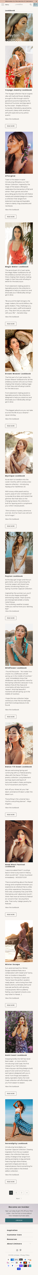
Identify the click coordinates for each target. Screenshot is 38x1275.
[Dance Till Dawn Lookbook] (19, 743)
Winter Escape (12, 964)
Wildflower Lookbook (16, 668)
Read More (10, 126)
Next (18, 1198)
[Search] (31, 4)
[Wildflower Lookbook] (19, 645)
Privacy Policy (24, 1255)
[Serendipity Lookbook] (19, 1120)
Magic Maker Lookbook (17, 267)
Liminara (16, 1255)
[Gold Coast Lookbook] (19, 1032)
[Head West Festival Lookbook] (19, 841)
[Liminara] (19, 5)
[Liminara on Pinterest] (20, 1250)
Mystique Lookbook (15, 476)
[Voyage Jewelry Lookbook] (19, 67)
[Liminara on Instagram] (17, 1250)
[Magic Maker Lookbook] (19, 243)
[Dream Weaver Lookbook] (19, 350)
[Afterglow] (19, 153)
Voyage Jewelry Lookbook (18, 90)
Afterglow (10, 176)
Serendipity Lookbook (16, 1143)
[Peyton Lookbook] (19, 553)
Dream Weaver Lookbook (18, 374)
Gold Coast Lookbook (16, 1055)
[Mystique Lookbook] (19, 453)
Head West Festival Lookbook (15, 865)
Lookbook (10, 10)
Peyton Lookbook (14, 576)
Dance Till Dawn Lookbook (18, 767)
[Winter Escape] (19, 941)
